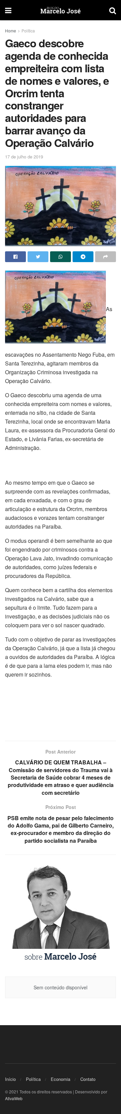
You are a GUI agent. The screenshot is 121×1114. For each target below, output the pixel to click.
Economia (60, 1079)
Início (10, 1079)
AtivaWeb (14, 1098)
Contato (87, 1079)
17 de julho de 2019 (24, 156)
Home (10, 30)
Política (28, 30)
